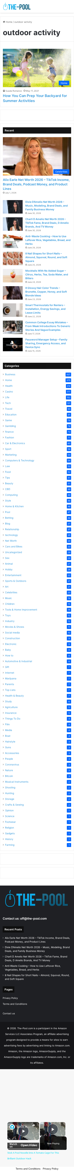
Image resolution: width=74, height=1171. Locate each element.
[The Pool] (17, 6)
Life (7, 397)
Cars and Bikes (13, 546)
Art (6, 586)
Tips (7, 477)
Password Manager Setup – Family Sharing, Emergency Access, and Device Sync (46, 343)
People (9, 758)
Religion (9, 827)
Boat (7, 735)
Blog (7, 523)
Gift (7, 667)
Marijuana (10, 678)
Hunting (9, 793)
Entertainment (13, 575)
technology (11, 535)
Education (11, 414)
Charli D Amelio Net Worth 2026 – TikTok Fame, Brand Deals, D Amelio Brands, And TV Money (47, 222)
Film (7, 724)
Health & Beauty (14, 695)
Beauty (9, 483)
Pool (7, 512)
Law (7, 466)
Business (10, 374)
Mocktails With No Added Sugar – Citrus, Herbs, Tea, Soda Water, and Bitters (46, 274)
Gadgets (10, 833)
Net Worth (11, 540)
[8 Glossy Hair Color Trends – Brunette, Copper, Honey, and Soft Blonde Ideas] (13, 293)
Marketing (11, 454)
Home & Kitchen (14, 506)
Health (9, 385)
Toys (8, 615)
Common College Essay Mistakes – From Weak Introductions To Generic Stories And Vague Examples (47, 326)
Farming (9, 844)
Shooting (10, 787)
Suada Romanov (14, 90)
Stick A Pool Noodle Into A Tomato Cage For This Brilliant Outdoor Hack (23, 1127)
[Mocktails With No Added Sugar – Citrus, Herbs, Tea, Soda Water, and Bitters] (13, 275)
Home (8, 21)
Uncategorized (13, 552)
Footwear (10, 821)
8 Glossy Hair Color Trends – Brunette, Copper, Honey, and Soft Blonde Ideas (46, 291)
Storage (9, 799)
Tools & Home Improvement (21, 609)
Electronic (11, 644)
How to (9, 655)
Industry (10, 621)
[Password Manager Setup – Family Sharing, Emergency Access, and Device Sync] (13, 344)
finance (9, 431)
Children (10, 603)
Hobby (9, 569)
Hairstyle (10, 741)
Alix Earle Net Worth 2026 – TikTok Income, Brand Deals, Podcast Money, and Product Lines (36, 184)
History (9, 839)
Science (9, 816)
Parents (9, 684)
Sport (8, 449)
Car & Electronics (15, 443)
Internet (9, 672)
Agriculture (11, 707)
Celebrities (11, 592)
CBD (7, 489)
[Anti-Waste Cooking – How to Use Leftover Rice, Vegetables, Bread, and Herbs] (13, 241)
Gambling (10, 426)
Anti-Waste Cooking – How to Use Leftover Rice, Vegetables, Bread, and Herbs (48, 240)
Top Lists (10, 690)
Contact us (9, 1013)
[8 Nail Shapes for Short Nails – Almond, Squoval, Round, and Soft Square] (13, 258)
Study (8, 701)
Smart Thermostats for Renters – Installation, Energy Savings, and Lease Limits (45, 309)
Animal (9, 563)
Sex (7, 558)
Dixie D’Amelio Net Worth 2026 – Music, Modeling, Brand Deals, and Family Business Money (46, 205)
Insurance (11, 712)
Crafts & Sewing (14, 804)
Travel (8, 408)
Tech (8, 403)
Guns (8, 747)
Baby (8, 649)
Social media (12, 632)
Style (8, 500)
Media (8, 730)
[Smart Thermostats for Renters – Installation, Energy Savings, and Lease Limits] (13, 310)
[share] (33, 1125)
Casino (9, 391)
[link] (12, 1127)
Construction (12, 638)
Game (8, 420)
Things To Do (12, 718)
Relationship (12, 529)
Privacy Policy (10, 998)
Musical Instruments (16, 781)
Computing (11, 494)
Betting (9, 517)
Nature (9, 770)
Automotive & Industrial (18, 661)
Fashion (9, 437)
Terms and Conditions (15, 1003)
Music (8, 598)
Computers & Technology (19, 460)
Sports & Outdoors (15, 580)
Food (8, 471)
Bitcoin (9, 776)
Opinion (9, 810)
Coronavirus (12, 764)
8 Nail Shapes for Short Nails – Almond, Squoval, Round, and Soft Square (46, 257)
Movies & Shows (14, 626)
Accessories (12, 753)
